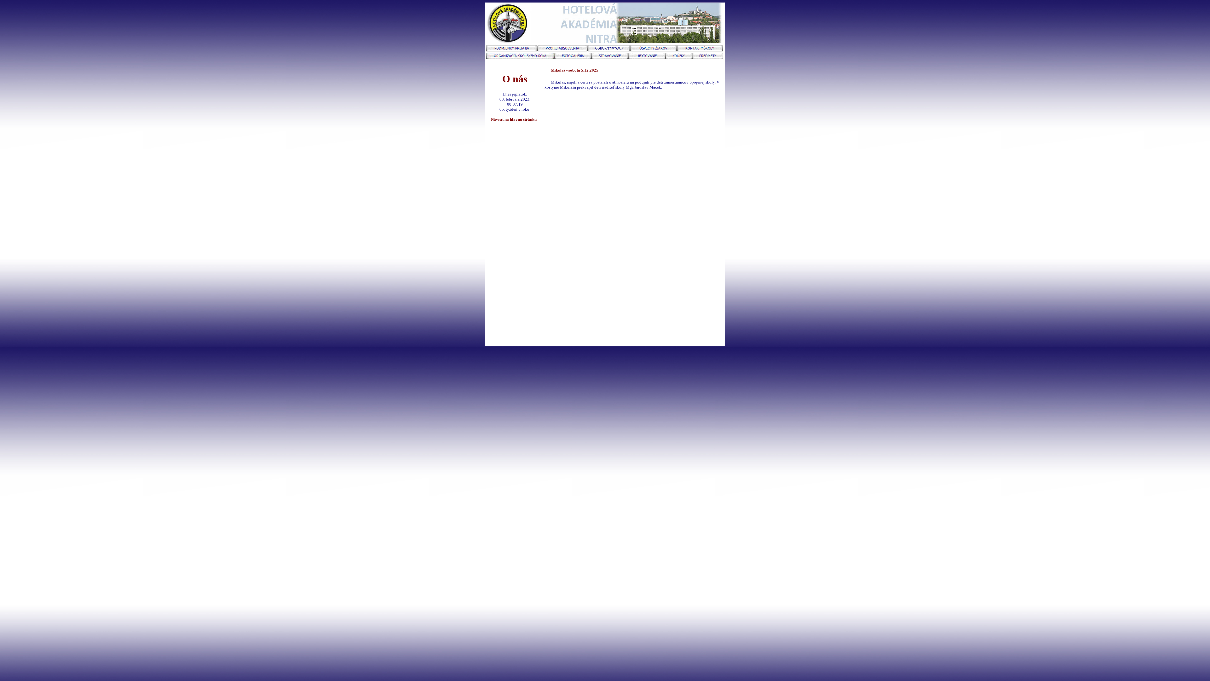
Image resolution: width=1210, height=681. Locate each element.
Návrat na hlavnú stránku (515, 119)
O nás (514, 78)
